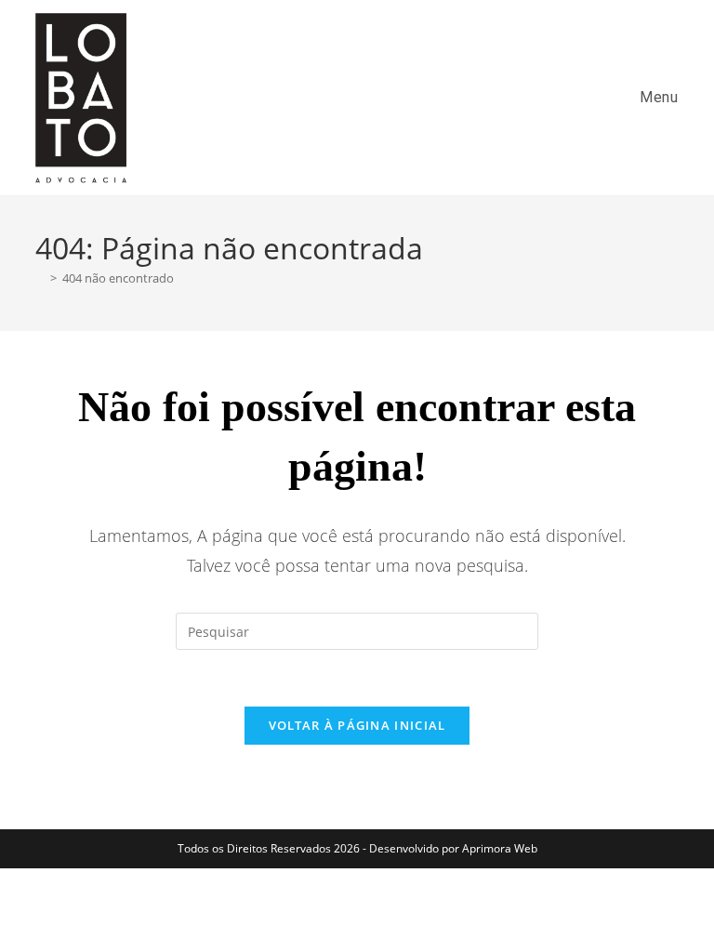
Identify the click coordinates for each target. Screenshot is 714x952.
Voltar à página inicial (357, 725)
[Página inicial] (40, 278)
